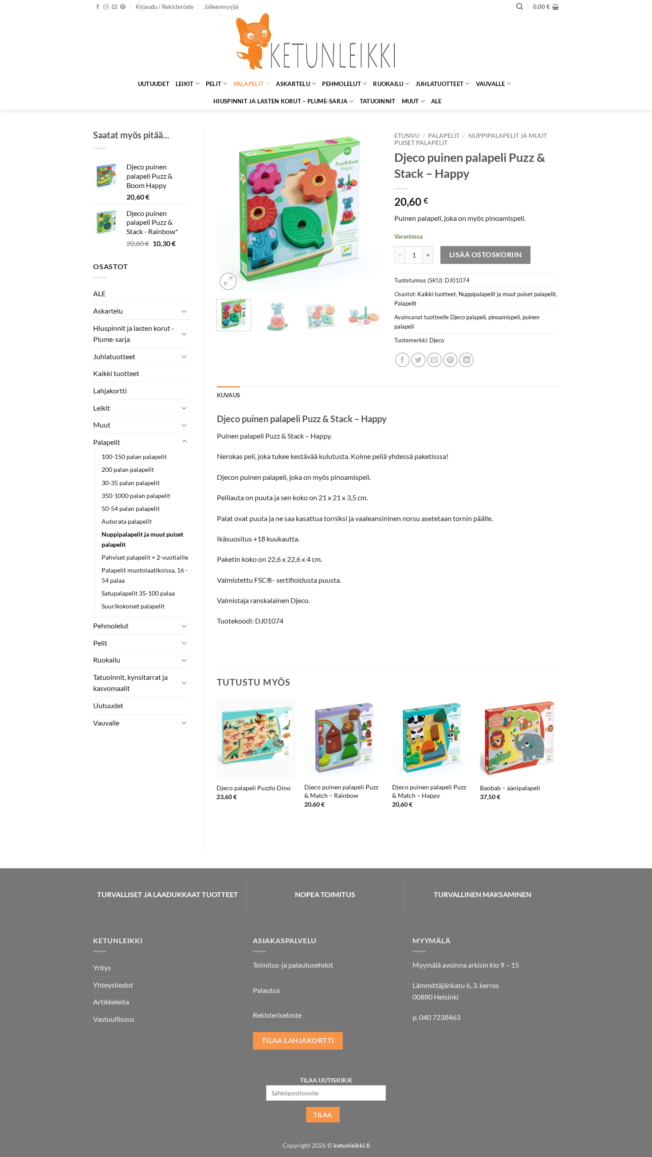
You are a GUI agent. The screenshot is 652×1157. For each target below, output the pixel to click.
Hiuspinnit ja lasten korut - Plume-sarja (133, 334)
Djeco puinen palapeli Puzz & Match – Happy (429, 791)
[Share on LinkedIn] (466, 360)
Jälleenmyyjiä (221, 6)
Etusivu (407, 135)
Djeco (436, 340)
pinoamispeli (504, 317)
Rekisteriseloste (277, 1015)
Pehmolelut (341, 83)
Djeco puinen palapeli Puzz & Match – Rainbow (341, 791)
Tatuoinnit (378, 101)
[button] (165, 6)
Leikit (185, 83)
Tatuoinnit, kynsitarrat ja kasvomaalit (130, 683)
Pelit (213, 83)
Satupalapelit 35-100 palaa (138, 593)
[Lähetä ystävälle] (434, 360)
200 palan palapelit (128, 469)
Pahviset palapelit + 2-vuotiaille (145, 557)
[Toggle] (184, 311)
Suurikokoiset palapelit (133, 606)
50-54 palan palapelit (131, 508)
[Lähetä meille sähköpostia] (114, 7)
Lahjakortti (110, 390)
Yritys (102, 967)
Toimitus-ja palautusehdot (293, 965)
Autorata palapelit (127, 521)
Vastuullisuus (113, 1019)
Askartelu (293, 83)
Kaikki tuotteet (116, 373)
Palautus (266, 990)
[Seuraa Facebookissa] (97, 7)
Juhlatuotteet (439, 83)
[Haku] (519, 6)
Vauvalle (490, 83)
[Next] (367, 209)
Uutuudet (153, 83)
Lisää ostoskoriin (485, 255)
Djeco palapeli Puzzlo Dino (253, 788)
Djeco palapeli (468, 317)
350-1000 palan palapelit (136, 495)
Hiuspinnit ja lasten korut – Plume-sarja (280, 101)
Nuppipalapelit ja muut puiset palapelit (142, 539)
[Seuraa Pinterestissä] (123, 7)
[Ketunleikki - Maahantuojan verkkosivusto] (326, 44)
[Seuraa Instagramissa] (106, 7)
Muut (410, 101)
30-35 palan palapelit (131, 482)
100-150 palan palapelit (134, 456)
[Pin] (450, 360)
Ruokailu (388, 83)
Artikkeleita (111, 1001)
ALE (436, 101)
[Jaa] (402, 360)
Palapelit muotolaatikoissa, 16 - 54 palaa (145, 575)
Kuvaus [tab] (228, 395)
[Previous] (231, 209)
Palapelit (249, 83)
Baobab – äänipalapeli (510, 788)
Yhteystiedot (113, 985)
